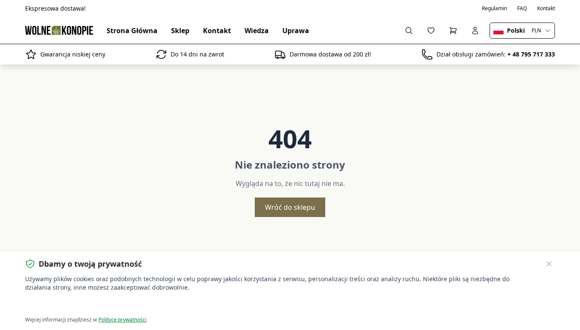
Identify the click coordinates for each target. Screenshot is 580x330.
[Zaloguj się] (475, 30)
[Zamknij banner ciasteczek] (549, 264)
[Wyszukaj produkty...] (409, 30)
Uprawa (295, 30)
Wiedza (257, 30)
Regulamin (494, 8)
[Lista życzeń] (431, 30)
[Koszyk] (453, 30)
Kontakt (546, 8)
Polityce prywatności (122, 319)
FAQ (522, 8)
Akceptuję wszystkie (56, 304)
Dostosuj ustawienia (122, 304)
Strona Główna (132, 30)
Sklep (180, 30)
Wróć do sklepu (290, 207)
